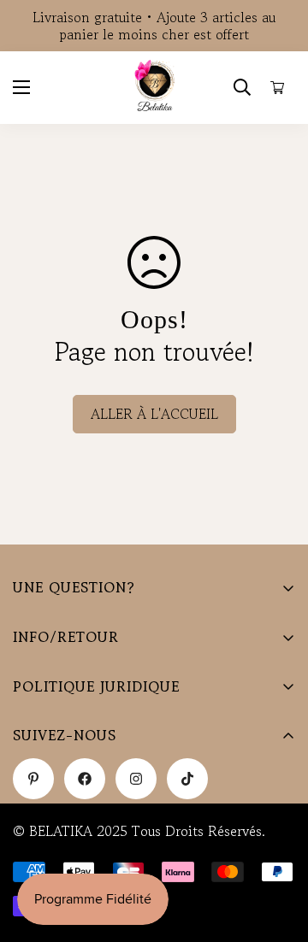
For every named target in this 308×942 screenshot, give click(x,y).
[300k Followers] (84, 778)
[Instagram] (136, 778)
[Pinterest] (33, 778)
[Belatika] (154, 87)
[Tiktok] (187, 778)
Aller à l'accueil (154, 413)
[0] (277, 87)
